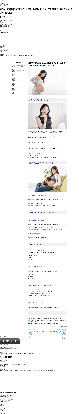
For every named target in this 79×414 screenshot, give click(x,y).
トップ (1, 0)
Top (1, 53)
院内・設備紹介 (3, 5)
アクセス (1, 7)
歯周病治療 (2, 3)
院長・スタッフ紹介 (4, 4)
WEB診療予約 (6, 368)
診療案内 (1, 2)
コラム (2, 54)
